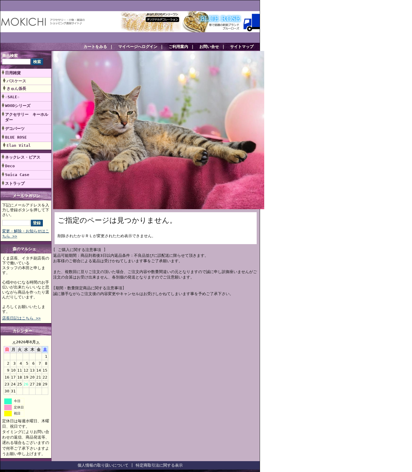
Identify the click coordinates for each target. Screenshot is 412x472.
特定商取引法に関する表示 (159, 465)
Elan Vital (19, 145)
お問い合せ (209, 46)
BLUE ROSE (18, 137)
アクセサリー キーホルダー (26, 117)
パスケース (16, 81)
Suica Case (17, 174)
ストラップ (15, 183)
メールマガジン (26, 196)
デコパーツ (15, 128)
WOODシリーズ (17, 105)
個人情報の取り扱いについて (103, 465)
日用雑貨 (13, 73)
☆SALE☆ (12, 97)
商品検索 (10, 55)
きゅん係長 (16, 88)
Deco (10, 166)
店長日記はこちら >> (21, 318)
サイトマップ (242, 46)
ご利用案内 (178, 46)
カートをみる (95, 46)
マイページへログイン (137, 46)
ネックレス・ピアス (22, 157)
